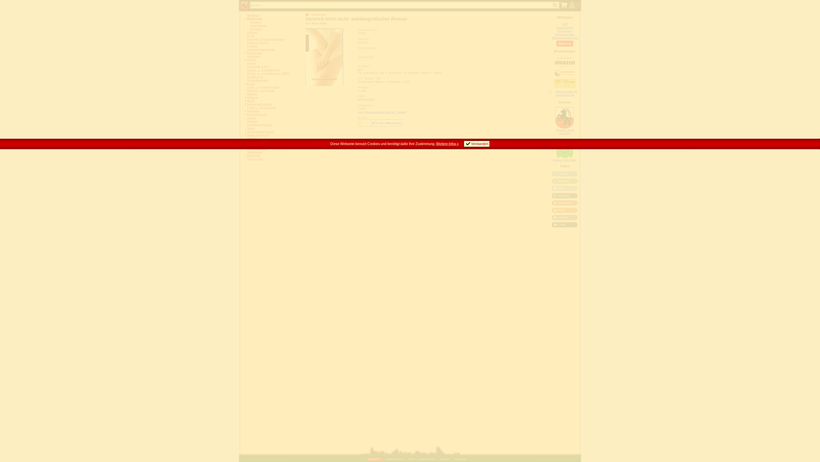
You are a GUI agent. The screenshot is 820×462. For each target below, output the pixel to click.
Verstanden (479, 144)
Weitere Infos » (447, 144)
